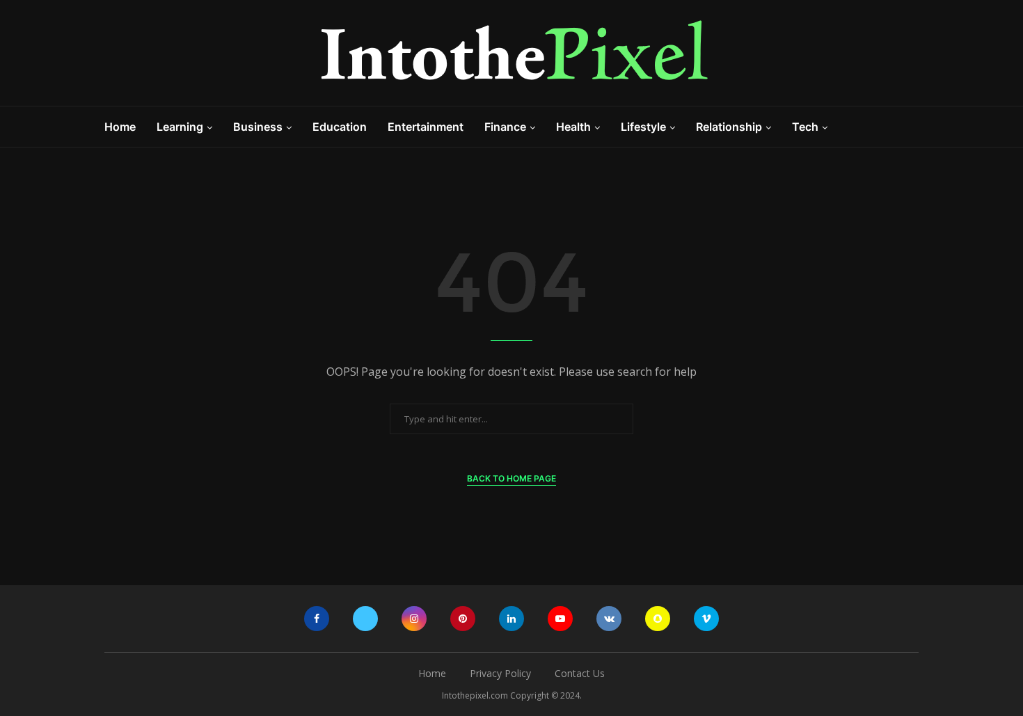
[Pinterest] (462, 618)
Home (120, 127)
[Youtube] (560, 618)
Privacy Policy (500, 673)
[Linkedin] (511, 618)
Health (573, 127)
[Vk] (608, 618)
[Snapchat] (657, 618)
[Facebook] (316, 618)
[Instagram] (414, 618)
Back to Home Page (511, 478)
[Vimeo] (706, 618)
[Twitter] (365, 618)
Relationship (729, 127)
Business (258, 127)
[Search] (912, 126)
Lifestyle (643, 127)
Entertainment (425, 127)
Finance (505, 127)
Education (339, 127)
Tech (805, 127)
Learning (180, 127)
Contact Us (580, 673)
